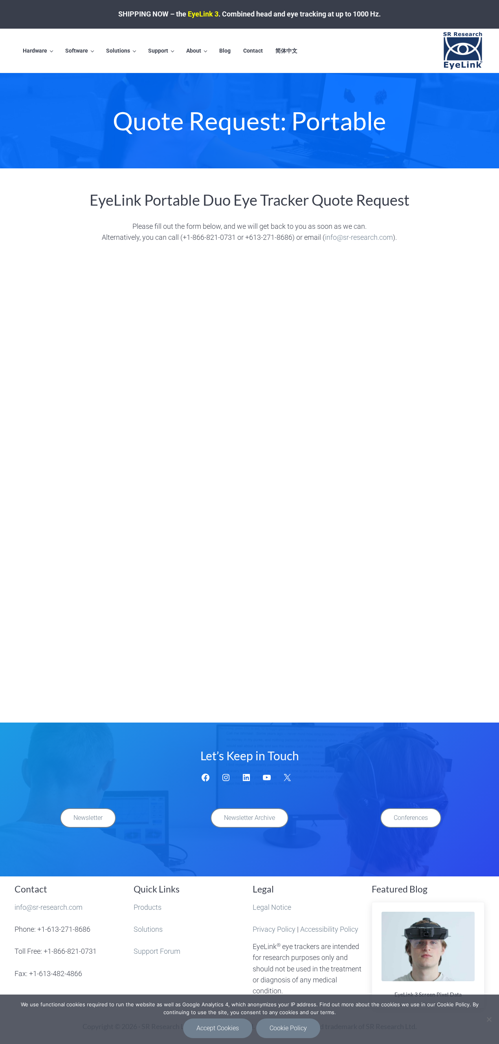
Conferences (411, 817)
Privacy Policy (274, 929)
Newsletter (88, 817)
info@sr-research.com (359, 237)
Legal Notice (272, 907)
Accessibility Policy (329, 929)
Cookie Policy (288, 1028)
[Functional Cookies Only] (489, 1019)
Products (147, 907)
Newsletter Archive (249, 817)
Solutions (148, 929)
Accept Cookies (217, 1028)
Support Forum (157, 951)
